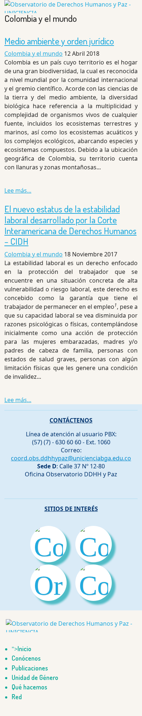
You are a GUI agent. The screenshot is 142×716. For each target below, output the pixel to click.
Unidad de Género (35, 677)
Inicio (24, 649)
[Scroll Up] (2, 712)
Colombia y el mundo (33, 54)
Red (17, 697)
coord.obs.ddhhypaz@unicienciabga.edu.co (71, 458)
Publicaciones (30, 668)
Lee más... (17, 190)
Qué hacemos (29, 687)
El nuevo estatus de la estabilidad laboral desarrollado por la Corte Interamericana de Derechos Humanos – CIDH (70, 225)
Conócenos (26, 658)
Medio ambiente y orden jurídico (59, 41)
